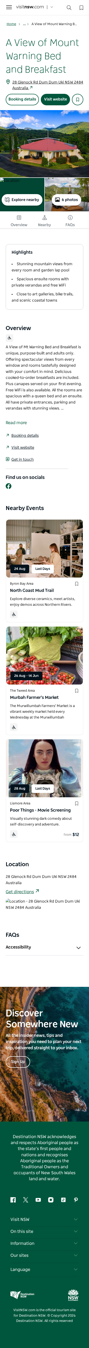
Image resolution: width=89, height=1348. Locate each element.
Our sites (19, 1255)
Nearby (44, 225)
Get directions (20, 892)
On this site (21, 1232)
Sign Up (18, 1062)
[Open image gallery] (44, 143)
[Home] (30, 7)
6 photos (70, 200)
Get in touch (22, 459)
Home (11, 24)
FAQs (70, 225)
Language (20, 1270)
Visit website (55, 99)
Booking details (22, 99)
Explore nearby (25, 200)
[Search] (69, 9)
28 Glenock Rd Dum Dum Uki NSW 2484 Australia (47, 85)
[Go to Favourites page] (81, 7)
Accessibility (18, 947)
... (25, 24)
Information (22, 1243)
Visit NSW (19, 1220)
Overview (19, 225)
